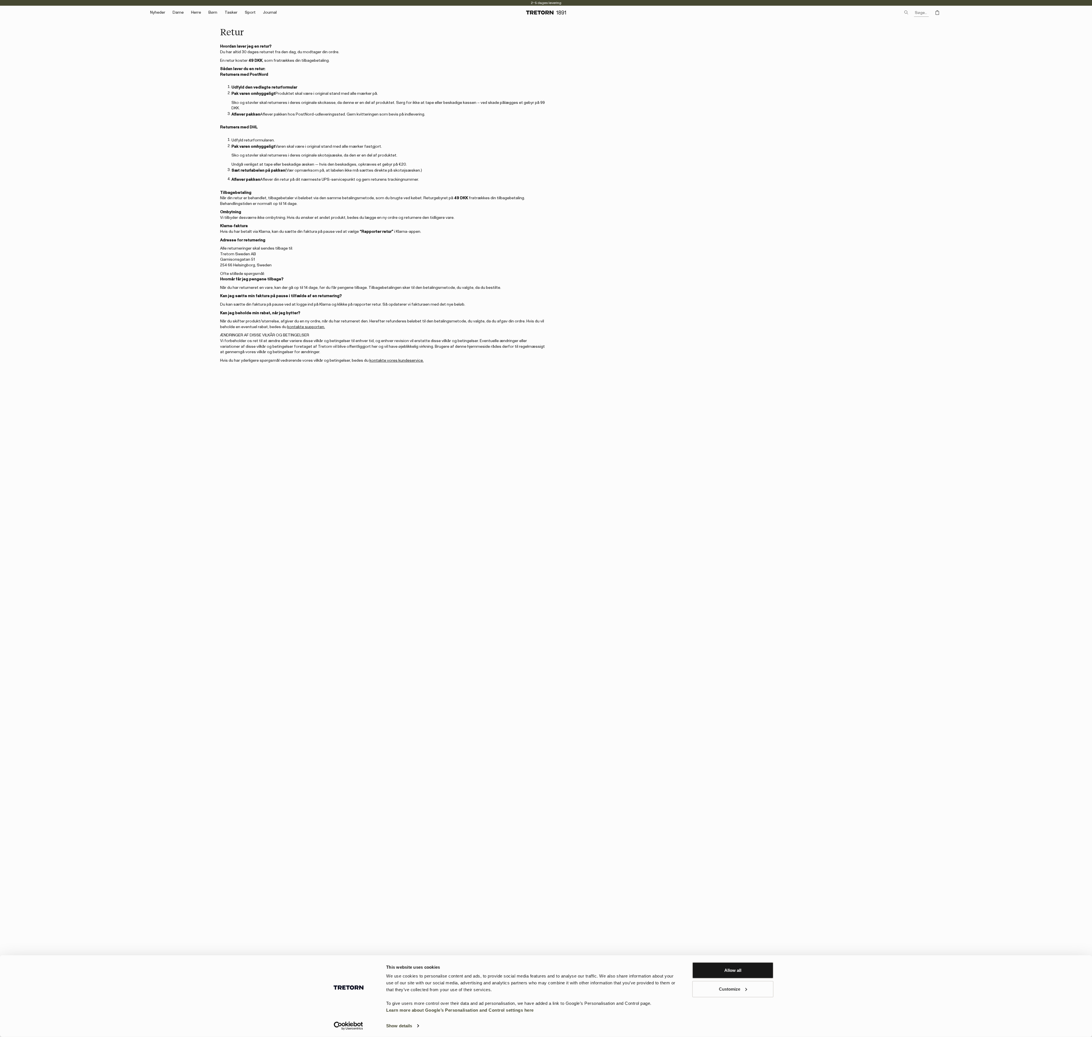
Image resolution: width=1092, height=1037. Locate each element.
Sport (250, 13)
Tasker (231, 13)
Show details (399, 1025)
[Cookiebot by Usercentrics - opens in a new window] (348, 1026)
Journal (270, 13)
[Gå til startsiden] (546, 13)
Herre (196, 13)
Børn (212, 13)
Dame (178, 13)
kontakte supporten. (306, 327)
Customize (729, 988)
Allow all (732, 970)
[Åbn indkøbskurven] (937, 12)
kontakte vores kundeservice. (396, 361)
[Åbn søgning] (906, 12)
